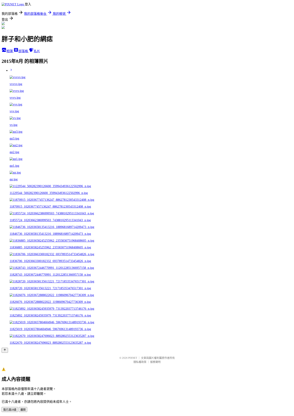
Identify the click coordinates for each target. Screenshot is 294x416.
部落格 (23, 51)
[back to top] (5, 350)
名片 (37, 51)
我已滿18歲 (9, 409)
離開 (23, 409)
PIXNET (132, 357)
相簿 (10, 51)
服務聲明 (155, 361)
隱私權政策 (139, 361)
